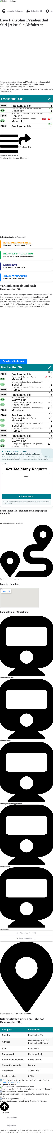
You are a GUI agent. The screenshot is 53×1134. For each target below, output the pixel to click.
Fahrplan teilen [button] (24, 147)
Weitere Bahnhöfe (24, 939)
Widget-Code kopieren (26, 496)
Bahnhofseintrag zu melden (10, 1082)
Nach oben (4, 1113)
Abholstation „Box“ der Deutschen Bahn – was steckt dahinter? (26, 1089)
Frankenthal (33, 1049)
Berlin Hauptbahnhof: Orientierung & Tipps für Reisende (23, 1101)
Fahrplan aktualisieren (9, 156)
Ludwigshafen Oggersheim (11, 803)
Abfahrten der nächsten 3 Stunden (14, 158)
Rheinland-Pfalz (35, 1054)
